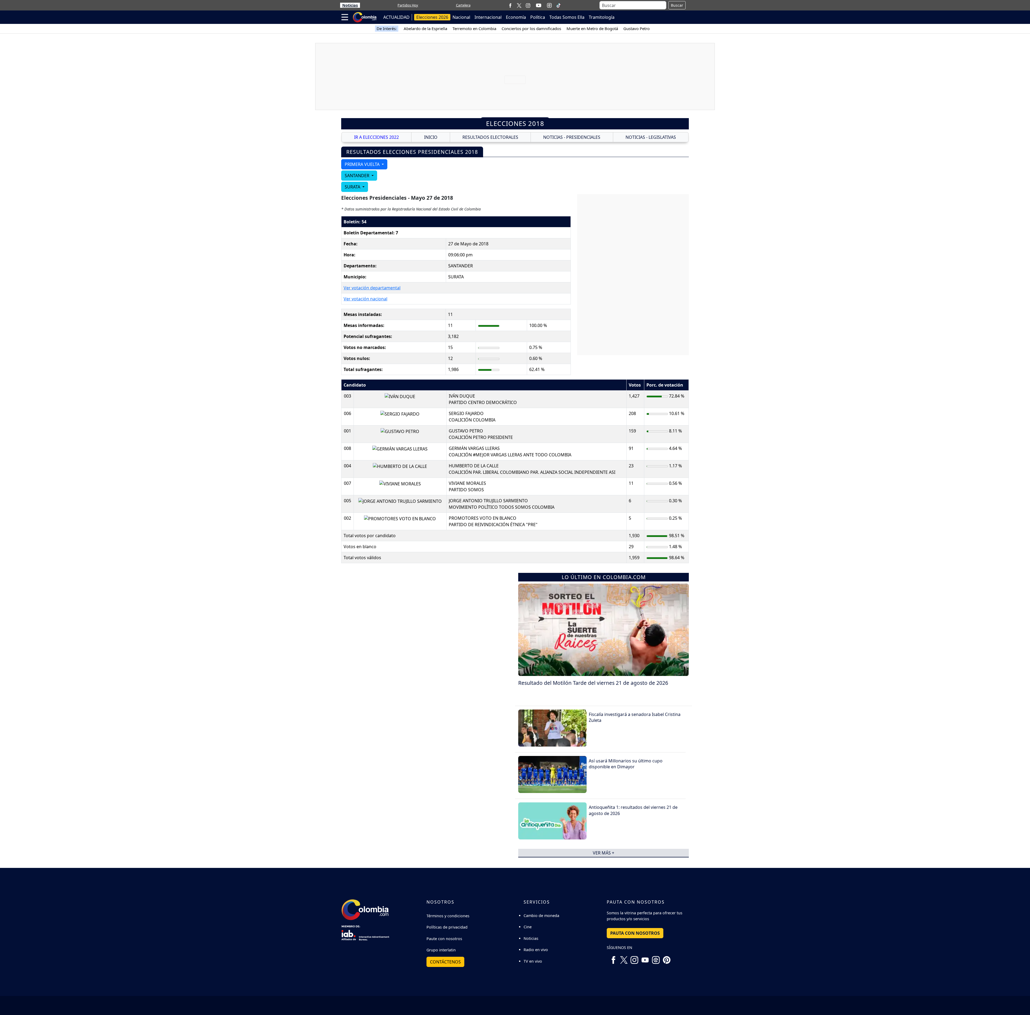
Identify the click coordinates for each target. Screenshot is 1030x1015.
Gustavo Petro (636, 28)
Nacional (461, 17)
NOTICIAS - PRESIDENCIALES (571, 137)
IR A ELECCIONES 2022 (376, 137)
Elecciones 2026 (432, 17)
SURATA (353, 187)
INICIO (430, 137)
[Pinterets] (667, 958)
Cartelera (463, 5)
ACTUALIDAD (396, 17)
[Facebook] (510, 5)
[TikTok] (558, 5)
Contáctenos (445, 962)
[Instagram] (528, 5)
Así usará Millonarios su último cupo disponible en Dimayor (626, 764)
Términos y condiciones (447, 915)
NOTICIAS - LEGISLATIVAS (651, 137)
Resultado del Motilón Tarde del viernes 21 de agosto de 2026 (593, 682)
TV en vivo (533, 961)
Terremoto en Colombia (474, 28)
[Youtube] (539, 5)
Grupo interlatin (441, 949)
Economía (516, 17)
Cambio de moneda (541, 915)
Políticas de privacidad (447, 927)
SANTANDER (357, 176)
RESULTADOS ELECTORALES (490, 137)
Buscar (677, 5)
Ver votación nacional (365, 299)
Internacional (488, 17)
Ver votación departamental (372, 288)
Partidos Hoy (408, 5)
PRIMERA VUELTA (363, 164)
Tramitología (602, 17)
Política (537, 17)
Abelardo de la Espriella (425, 28)
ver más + (603, 853)
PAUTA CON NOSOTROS (635, 933)
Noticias (350, 5)
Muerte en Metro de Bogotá (592, 28)
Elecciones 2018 (515, 123)
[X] (519, 5)
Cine (528, 926)
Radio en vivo (536, 949)
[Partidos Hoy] (549, 5)
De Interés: (387, 28)
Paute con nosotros (444, 938)
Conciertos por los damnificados (531, 28)
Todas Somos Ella (566, 17)
